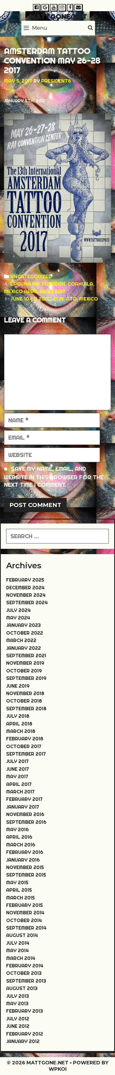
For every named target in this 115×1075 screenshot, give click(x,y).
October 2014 (24, 920)
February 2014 (24, 966)
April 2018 (19, 724)
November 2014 (25, 913)
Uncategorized (31, 276)
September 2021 (26, 655)
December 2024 (25, 588)
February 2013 (24, 1011)
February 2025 (25, 580)
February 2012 (24, 1034)
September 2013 (26, 981)
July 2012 (17, 1019)
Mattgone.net (58, 17)
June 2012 (17, 1026)
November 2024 (26, 595)
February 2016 (24, 852)
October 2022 (24, 633)
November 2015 (25, 867)
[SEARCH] (90, 28)
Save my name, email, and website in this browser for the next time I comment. (53, 477)
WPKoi (58, 1069)
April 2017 (19, 784)
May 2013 (17, 1003)
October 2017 (23, 746)
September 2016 (26, 822)
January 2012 (23, 1041)
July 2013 (17, 996)
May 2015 (17, 882)
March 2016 (20, 845)
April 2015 (19, 890)
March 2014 (20, 958)
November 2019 (25, 663)
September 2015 (26, 875)
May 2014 (17, 950)
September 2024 (27, 602)
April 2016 (19, 837)
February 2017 (24, 799)
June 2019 (17, 686)
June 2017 (17, 769)
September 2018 (26, 708)
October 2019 (24, 671)
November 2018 (25, 693)
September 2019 (26, 678)
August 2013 (21, 988)
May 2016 (17, 829)
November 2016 (25, 814)
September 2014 (26, 928)
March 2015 (20, 898)
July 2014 (17, 943)
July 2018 (17, 716)
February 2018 (24, 739)
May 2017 (17, 776)
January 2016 (23, 860)
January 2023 (23, 625)
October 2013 (23, 973)
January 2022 (23, 648)
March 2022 (21, 640)
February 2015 (24, 905)
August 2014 (22, 935)
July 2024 (18, 610)
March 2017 (20, 792)
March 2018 (20, 731)
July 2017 (17, 761)
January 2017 (22, 807)
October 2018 (24, 701)
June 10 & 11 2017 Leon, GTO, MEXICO (54, 299)
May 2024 (18, 618)
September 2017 (26, 754)
